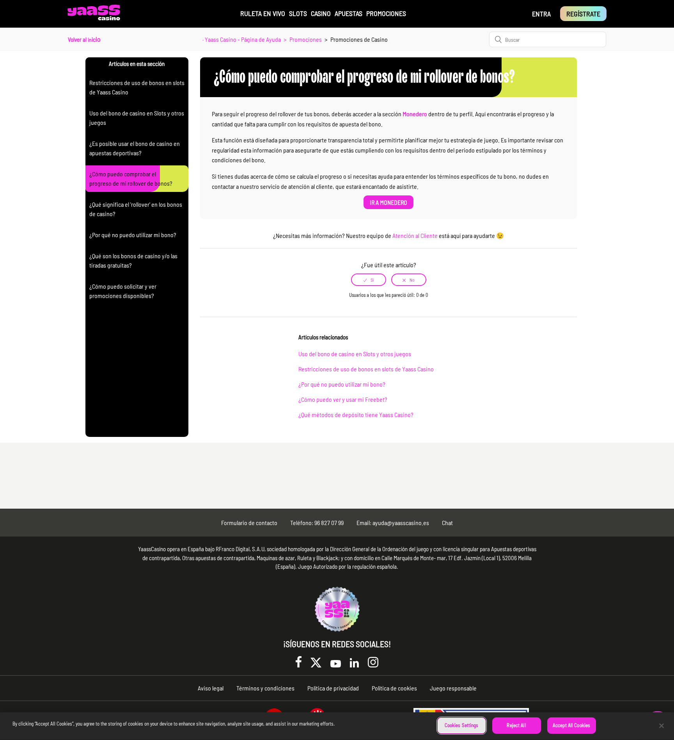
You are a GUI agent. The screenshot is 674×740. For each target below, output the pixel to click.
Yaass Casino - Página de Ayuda (243, 39)
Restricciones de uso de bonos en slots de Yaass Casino (366, 369)
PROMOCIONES (386, 13)
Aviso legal (210, 688)
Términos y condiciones (265, 688)
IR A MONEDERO (388, 202)
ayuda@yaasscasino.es (400, 522)
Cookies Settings (462, 725)
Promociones (305, 39)
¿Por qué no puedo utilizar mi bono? (341, 384)
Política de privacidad (333, 688)
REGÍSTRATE (583, 13)
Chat (447, 522)
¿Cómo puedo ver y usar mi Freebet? (342, 399)
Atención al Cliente (415, 235)
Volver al (84, 39)
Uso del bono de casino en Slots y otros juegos (354, 353)
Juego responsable (453, 688)
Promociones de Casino (359, 39)
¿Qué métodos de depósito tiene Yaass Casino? (355, 414)
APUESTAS (348, 13)
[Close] (661, 725)
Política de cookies (394, 688)
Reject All (516, 725)
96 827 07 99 (329, 522)
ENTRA (541, 13)
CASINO (321, 13)
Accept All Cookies (571, 725)
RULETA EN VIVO (262, 13)
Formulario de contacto (249, 522)
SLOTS (298, 13)
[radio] (368, 279)
